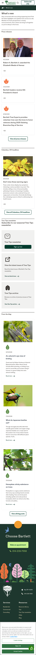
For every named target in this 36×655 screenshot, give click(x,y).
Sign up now (18, 247)
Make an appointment (18, 545)
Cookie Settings (18, 640)
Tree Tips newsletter (25, 612)
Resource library (24, 607)
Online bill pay (27, 3)
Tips (20, 609)
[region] (18, 638)
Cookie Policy (13, 636)
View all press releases (18, 139)
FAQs (20, 615)
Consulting (6, 612)
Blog (20, 618)
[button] (27, 590)
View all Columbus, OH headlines (18, 212)
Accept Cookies (18, 651)
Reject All (18, 646)
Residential (6, 607)
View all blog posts (18, 514)
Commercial (6, 609)
